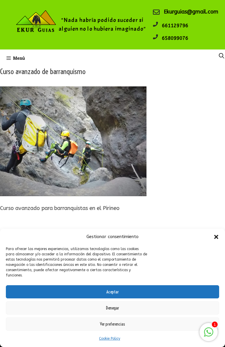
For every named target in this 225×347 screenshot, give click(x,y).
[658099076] (155, 36)
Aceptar (112, 292)
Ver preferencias (112, 324)
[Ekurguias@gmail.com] (156, 12)
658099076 (175, 38)
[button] (216, 237)
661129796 (175, 25)
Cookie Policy (109, 338)
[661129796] (155, 24)
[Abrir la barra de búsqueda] (221, 55)
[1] (208, 335)
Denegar (112, 308)
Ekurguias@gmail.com (191, 11)
